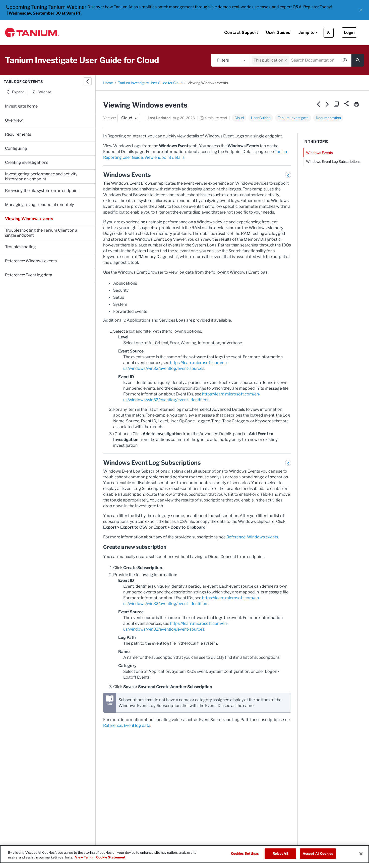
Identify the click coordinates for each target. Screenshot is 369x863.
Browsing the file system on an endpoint (42, 190)
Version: (109, 118)
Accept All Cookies (318, 853)
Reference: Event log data (28, 275)
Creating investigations (26, 162)
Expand (18, 92)
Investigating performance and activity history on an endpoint (41, 176)
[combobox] (295, 60)
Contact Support (241, 32)
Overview (14, 120)
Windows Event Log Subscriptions (333, 161)
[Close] (360, 853)
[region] (184, 854)
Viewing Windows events (29, 218)
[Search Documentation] (357, 60)
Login (349, 32)
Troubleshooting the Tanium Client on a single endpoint (41, 233)
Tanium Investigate (293, 118)
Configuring (16, 148)
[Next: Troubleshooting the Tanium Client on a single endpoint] (327, 104)
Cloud (239, 118)
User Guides (278, 32)
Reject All (280, 853)
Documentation (328, 118)
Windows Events (319, 152)
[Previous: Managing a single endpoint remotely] (318, 104)
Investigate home (21, 106)
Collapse (44, 92)
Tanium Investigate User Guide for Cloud (150, 83)
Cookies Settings (245, 853)
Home (108, 83)
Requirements (18, 134)
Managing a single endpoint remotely (39, 204)
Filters (223, 60)
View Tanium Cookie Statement (100, 857)
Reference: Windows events (31, 261)
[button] (360, 10)
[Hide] (88, 81)
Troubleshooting (20, 246)
